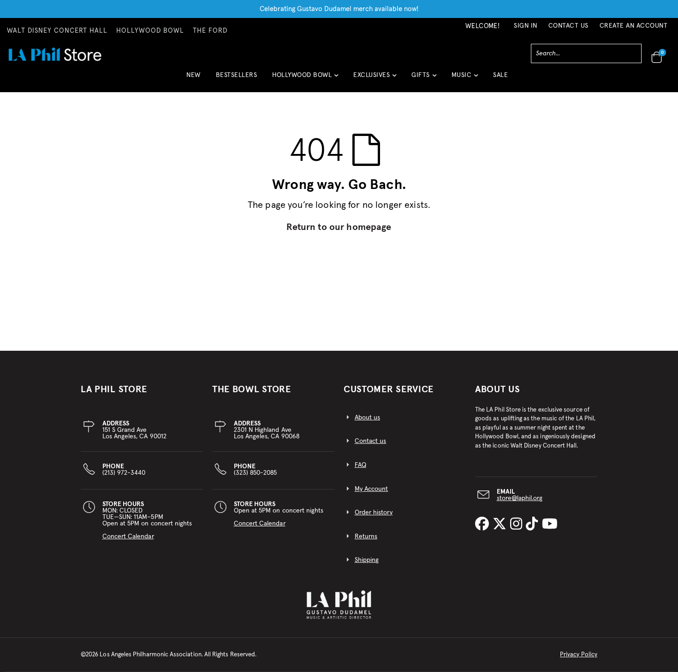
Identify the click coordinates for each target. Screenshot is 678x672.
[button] (305, 78)
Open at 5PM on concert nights (279, 514)
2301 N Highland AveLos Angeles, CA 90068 (266, 430)
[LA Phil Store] (54, 54)
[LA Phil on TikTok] (533, 524)
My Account (371, 489)
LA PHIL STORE (114, 389)
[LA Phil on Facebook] (484, 524)
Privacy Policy (578, 655)
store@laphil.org (520, 498)
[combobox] (586, 53)
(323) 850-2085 (255, 469)
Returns (366, 536)
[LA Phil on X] (501, 524)
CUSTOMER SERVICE (389, 389)
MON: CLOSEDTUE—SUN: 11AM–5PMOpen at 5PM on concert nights (147, 520)
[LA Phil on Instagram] (518, 524)
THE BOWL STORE (251, 389)
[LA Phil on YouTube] (550, 524)
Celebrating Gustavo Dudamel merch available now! (339, 9)
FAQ (360, 465)
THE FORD (210, 31)
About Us (497, 389)
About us (368, 417)
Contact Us (568, 26)
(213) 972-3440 (124, 469)
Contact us (371, 441)
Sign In (525, 26)
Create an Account (634, 26)
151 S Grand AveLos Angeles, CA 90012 (134, 430)
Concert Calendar (128, 536)
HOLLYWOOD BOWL (150, 31)
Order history (374, 512)
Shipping (367, 560)
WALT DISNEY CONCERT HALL (57, 31)
